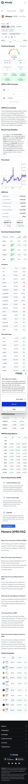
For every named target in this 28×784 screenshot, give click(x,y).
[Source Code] (14, 37)
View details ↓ (23, 46)
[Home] (2, 11)
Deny (14, 409)
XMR (4, 90)
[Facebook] (8, 763)
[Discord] (19, 763)
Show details (19, 399)
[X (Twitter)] (9, 37)
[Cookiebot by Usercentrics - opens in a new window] (16, 374)
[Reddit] (11, 37)
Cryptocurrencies (11, 10)
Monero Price (22, 10)
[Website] (6, 37)
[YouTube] (15, 763)
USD (4, 98)
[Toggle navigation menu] (25, 2)
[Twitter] (12, 763)
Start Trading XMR (7, 526)
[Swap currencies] (14, 94)
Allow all (14, 404)
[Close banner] (25, 373)
